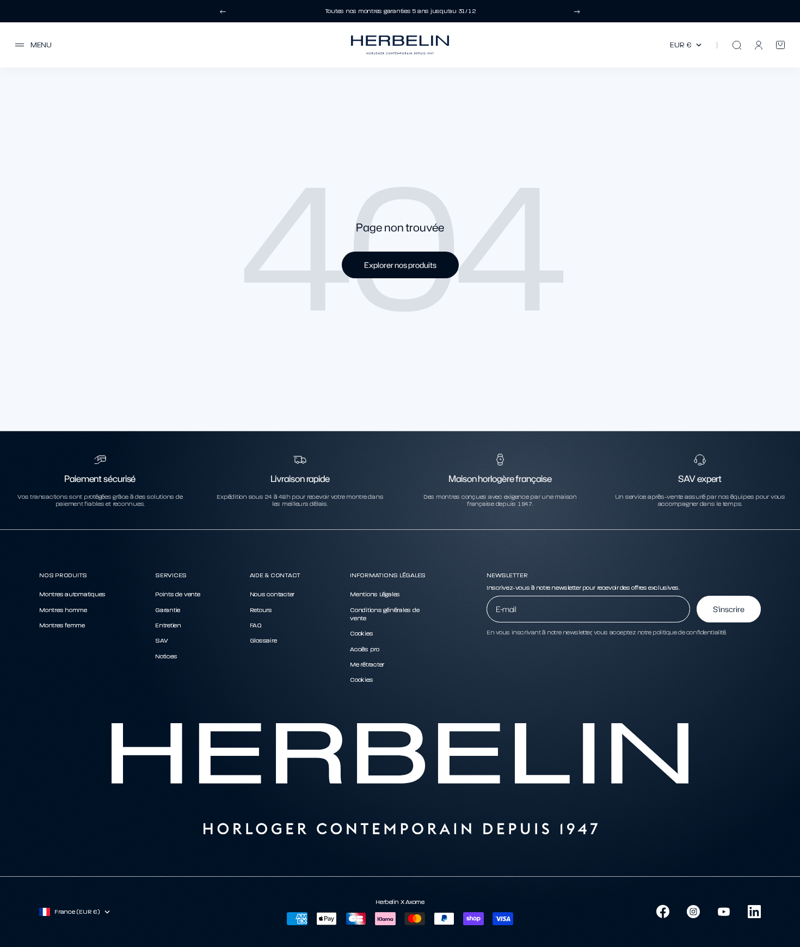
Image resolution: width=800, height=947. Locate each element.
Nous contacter (272, 594)
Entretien (168, 625)
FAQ (256, 625)
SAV (161, 640)
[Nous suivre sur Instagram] (693, 911)
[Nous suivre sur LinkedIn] (754, 911)
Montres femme (62, 625)
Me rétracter (367, 664)
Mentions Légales (375, 594)
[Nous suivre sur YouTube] (723, 911)
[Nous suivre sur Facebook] (662, 912)
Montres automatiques (72, 594)
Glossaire (263, 640)
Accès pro (364, 649)
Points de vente (177, 594)
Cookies (361, 633)
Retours (261, 610)
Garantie (167, 610)
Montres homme (63, 610)
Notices (166, 656)
